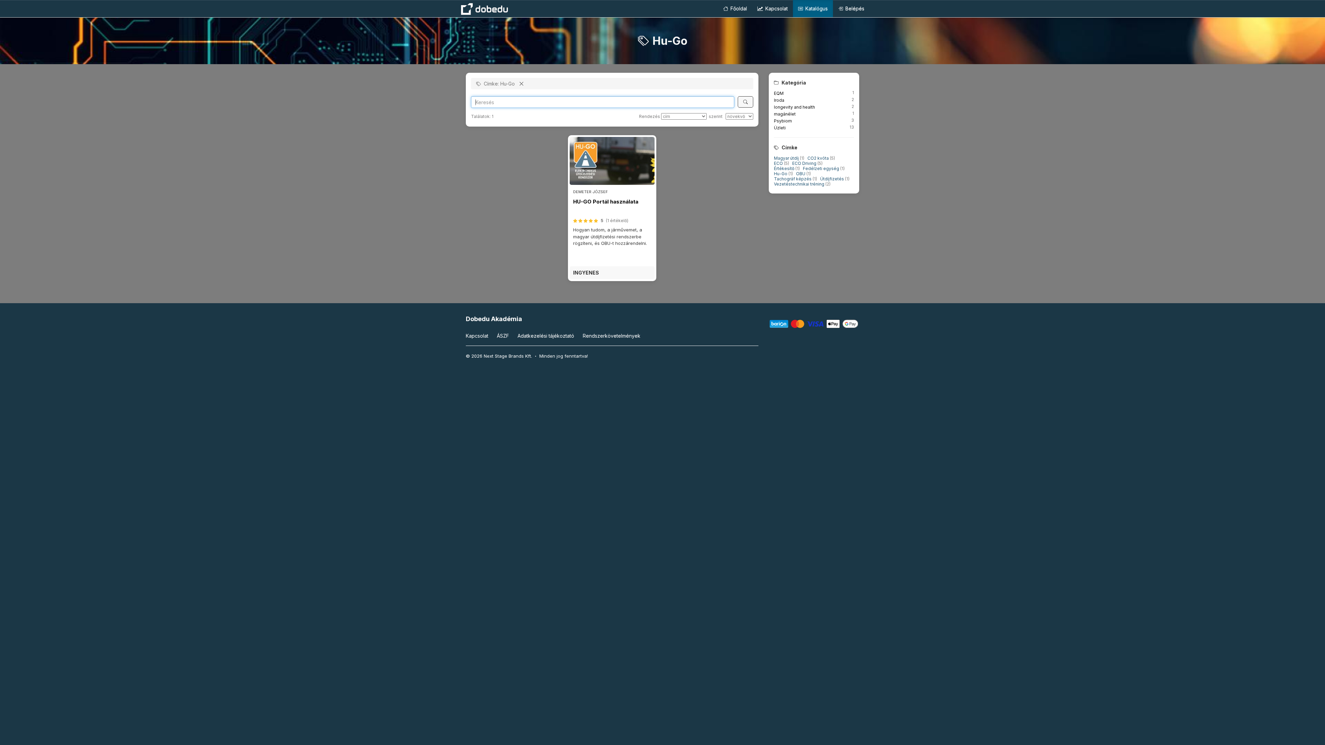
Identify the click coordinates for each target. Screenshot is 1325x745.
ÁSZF (503, 336)
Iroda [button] (779, 100)
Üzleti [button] (780, 127)
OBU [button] (801, 173)
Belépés (854, 8)
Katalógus (816, 8)
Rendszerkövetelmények (611, 336)
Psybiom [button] (783, 120)
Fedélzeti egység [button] (821, 168)
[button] (612, 272)
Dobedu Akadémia (494, 318)
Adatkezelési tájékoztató (546, 336)
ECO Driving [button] (804, 163)
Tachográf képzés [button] (793, 178)
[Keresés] (745, 102)
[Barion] (814, 323)
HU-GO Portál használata (605, 201)
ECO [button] (779, 163)
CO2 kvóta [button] (818, 158)
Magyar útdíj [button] (787, 158)
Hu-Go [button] (781, 173)
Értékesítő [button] (784, 168)
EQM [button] (779, 93)
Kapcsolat (776, 8)
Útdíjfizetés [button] (832, 178)
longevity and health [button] (794, 107)
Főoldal (738, 8)
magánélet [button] (785, 114)
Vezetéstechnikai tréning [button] (799, 184)
